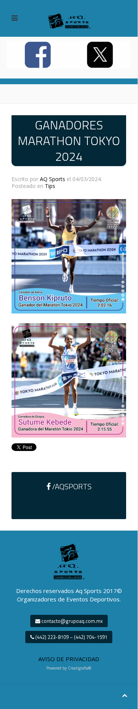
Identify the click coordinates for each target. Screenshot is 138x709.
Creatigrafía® (79, 668)
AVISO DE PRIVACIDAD (68, 659)
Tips (50, 186)
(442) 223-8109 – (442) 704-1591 (70, 637)
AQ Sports (52, 179)
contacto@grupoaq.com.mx (71, 621)
